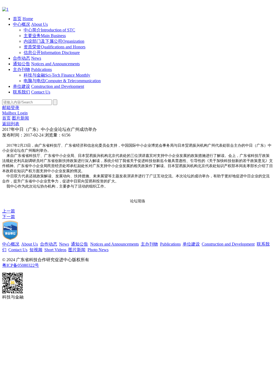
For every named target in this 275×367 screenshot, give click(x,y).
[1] (5, 9)
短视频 (36, 249)
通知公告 (21, 64)
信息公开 (52, 52)
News (36, 58)
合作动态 (21, 58)
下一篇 (8, 216)
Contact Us (40, 92)
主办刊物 (21, 69)
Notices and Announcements (55, 64)
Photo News (98, 249)
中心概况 (21, 24)
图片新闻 (20, 118)
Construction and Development (57, 86)
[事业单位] (10, 239)
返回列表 (10, 123)
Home (28, 18)
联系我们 (21, 92)
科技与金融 (57, 75)
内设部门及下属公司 (54, 41)
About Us (39, 24)
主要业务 (45, 35)
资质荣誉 (54, 47)
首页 (17, 18)
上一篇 (8, 211)
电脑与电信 (62, 80)
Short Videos (55, 249)
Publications (41, 69)
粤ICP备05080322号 (20, 265)
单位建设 (21, 86)
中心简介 (49, 30)
